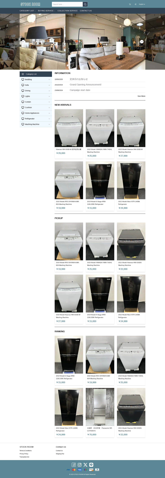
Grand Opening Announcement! (85, 84)
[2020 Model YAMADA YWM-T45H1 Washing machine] (100, 128)
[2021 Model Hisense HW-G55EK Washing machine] (131, 241)
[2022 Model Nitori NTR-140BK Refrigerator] (131, 180)
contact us (86, 11)
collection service (68, 11)
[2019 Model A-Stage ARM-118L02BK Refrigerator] (100, 180)
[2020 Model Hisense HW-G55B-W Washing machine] (131, 128)
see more (141, 96)
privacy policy (24, 454)
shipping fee (60, 454)
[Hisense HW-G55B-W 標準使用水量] (69, 128)
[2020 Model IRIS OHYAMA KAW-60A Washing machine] (69, 180)
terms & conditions (26, 450)
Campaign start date (80, 90)
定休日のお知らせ (79, 79)
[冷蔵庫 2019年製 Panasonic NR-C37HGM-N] (100, 407)
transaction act (24, 457)
